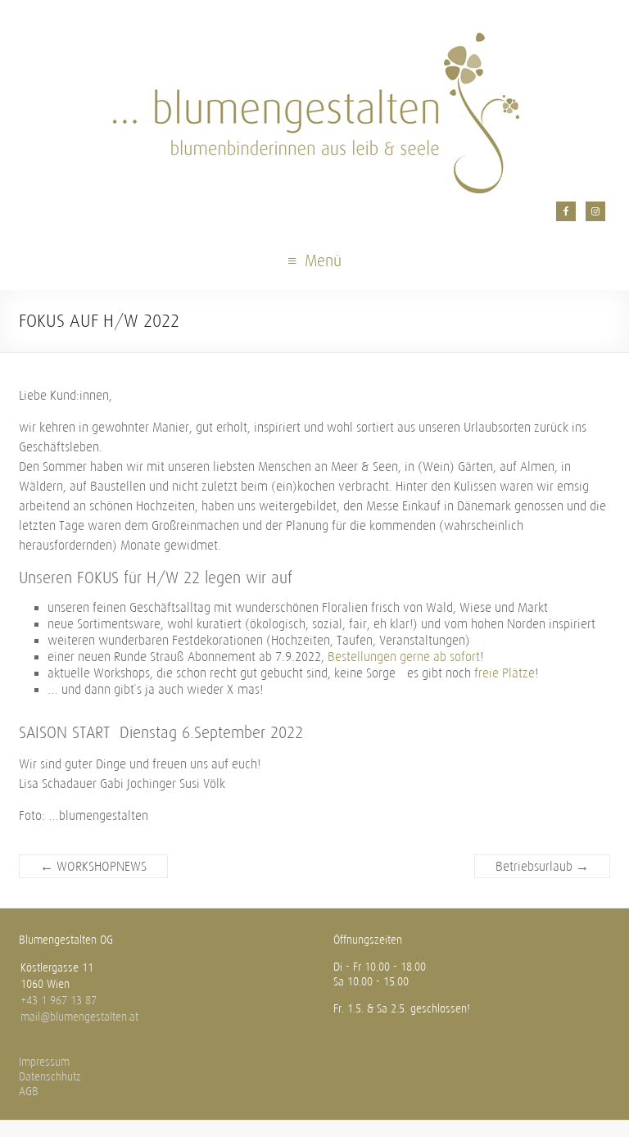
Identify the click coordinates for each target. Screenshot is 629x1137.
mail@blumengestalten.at (79, 1017)
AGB (28, 1091)
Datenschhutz (50, 1077)
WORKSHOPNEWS (93, 866)
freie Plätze (504, 673)
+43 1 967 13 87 (58, 1000)
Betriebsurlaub (542, 866)
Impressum (44, 1062)
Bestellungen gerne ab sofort (404, 657)
